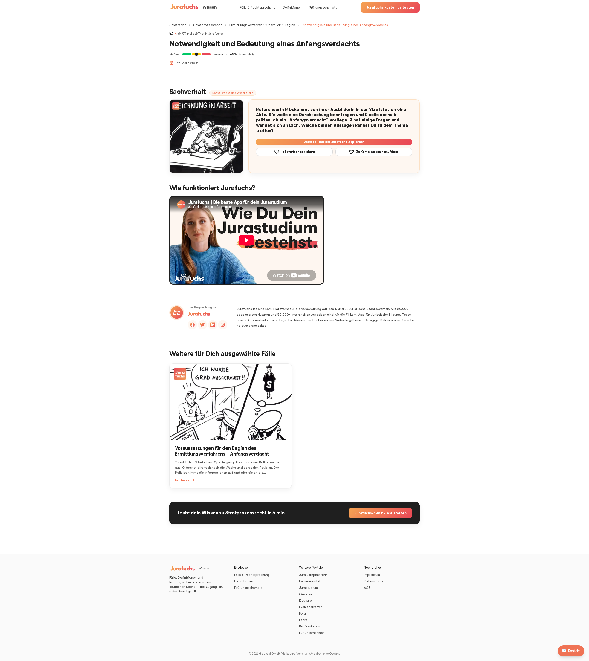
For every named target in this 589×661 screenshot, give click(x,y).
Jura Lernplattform (313, 575)
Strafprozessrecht (207, 25)
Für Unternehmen (312, 633)
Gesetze (305, 594)
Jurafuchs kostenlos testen (390, 7)
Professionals (309, 626)
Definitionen (292, 7)
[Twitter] (202, 324)
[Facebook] (192, 324)
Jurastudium (308, 587)
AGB (367, 587)
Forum (303, 613)
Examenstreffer (310, 607)
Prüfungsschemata (323, 7)
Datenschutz (373, 581)
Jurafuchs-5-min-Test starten (380, 513)
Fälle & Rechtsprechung (257, 7)
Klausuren (306, 600)
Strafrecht (177, 25)
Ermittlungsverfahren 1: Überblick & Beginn (262, 25)
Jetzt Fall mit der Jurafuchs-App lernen (334, 142)
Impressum (372, 575)
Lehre (303, 620)
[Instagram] (222, 324)
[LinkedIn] (212, 324)
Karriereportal (309, 581)
